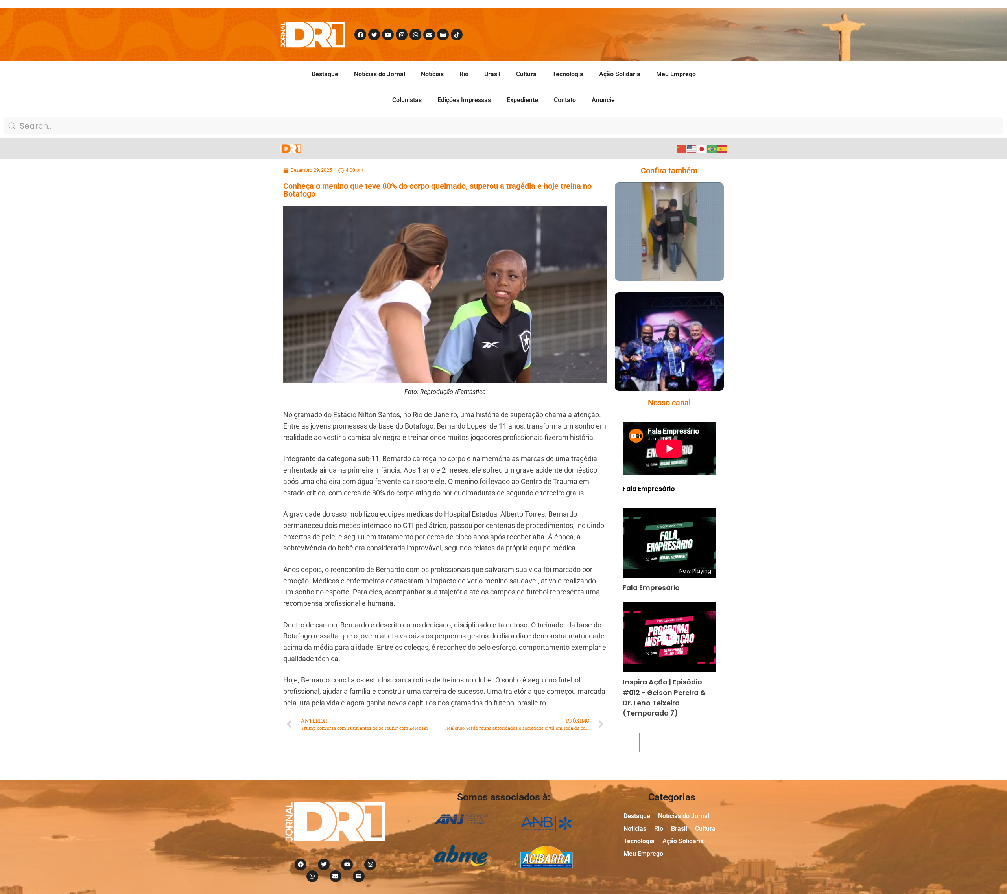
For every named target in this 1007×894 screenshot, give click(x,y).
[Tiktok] (457, 34)
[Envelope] (429, 34)
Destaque (325, 74)
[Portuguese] (712, 148)
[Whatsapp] (415, 34)
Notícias (432, 74)
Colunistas (407, 100)
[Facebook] (360, 34)
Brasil (492, 74)
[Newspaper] (443, 34)
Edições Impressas (464, 100)
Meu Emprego (676, 74)
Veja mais (669, 742)
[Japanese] (702, 148)
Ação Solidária (619, 74)
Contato (565, 100)
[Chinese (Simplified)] (682, 148)
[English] (692, 148)
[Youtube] (388, 34)
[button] (657, 277)
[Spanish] (722, 148)
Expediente (522, 100)
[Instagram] (402, 34)
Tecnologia (567, 74)
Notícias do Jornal (379, 74)
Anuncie (603, 100)
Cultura (526, 74)
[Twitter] (374, 34)
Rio (463, 74)
